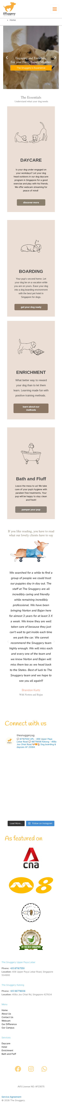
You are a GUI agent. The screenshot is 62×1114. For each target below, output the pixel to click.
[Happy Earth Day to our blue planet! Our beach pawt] (44, 794)
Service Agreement (11, 1097)
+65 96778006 (17, 991)
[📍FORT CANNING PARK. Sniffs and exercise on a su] (44, 758)
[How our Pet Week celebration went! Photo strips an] (17, 776)
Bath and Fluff (9, 1054)
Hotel (4, 1047)
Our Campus (8, 1027)
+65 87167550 (17, 968)
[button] (8, 641)
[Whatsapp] (44, 1069)
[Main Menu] (55, 9)
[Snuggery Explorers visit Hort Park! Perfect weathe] (17, 794)
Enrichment (7, 1050)
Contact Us (7, 1017)
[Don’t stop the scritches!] (44, 776)
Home (5, 1010)
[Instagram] (31, 1069)
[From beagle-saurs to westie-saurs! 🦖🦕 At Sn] (44, 811)
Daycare (6, 1043)
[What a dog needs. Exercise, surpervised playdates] (17, 811)
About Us (6, 1013)
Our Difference (9, 1024)
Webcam (6, 1020)
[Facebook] (18, 1069)
